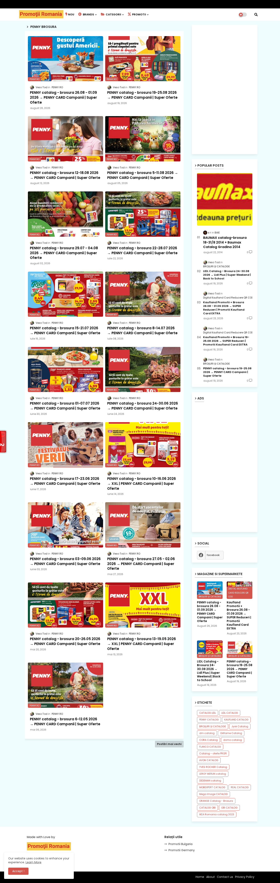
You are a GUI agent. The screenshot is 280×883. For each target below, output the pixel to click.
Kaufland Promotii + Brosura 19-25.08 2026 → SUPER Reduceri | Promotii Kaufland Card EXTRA (226, 341)
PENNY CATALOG (209, 719)
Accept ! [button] (18, 871)
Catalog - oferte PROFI (213, 753)
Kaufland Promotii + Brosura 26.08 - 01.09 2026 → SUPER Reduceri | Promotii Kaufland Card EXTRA (224, 308)
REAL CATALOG (240, 787)
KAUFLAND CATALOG (236, 719)
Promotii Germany (181, 850)
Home (200, 877)
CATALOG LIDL (207, 713)
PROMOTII (138, 14)
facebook (213, 555)
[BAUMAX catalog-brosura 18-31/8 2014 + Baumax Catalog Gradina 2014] (224, 199)
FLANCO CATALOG (210, 746)
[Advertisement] (104, 790)
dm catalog (207, 733)
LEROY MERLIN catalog (212, 773)
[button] (256, 14)
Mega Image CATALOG (213, 794)
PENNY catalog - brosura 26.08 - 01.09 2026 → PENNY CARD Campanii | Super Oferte (210, 611)
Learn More (33, 862)
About (210, 877)
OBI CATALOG (229, 807)
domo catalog (232, 740)
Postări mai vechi (169, 744)
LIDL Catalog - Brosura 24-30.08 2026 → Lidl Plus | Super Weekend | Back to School (227, 274)
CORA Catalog (208, 740)
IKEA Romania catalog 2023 (216, 814)
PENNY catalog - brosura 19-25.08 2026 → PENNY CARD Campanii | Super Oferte (227, 372)
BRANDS (88, 14)
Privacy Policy (244, 877)
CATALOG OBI (207, 807)
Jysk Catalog (239, 726)
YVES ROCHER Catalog (213, 767)
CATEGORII (113, 14)
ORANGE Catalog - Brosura (216, 801)
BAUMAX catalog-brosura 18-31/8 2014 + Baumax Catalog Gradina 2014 (225, 242)
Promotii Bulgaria (180, 844)
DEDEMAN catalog (210, 780)
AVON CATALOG (208, 760)
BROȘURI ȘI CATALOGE (212, 726)
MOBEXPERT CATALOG (212, 787)
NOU (71, 14)
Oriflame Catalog (231, 733)
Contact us (225, 877)
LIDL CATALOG (229, 713)
